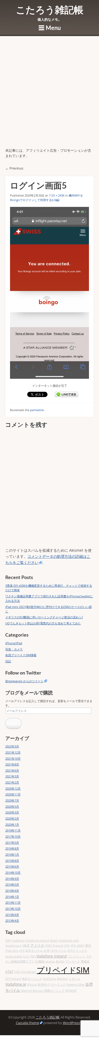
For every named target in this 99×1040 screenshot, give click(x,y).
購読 (13, 723)
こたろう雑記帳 (49, 10)
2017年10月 (13, 836)
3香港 (26, 945)
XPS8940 (71, 991)
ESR (7, 940)
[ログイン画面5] (49, 292)
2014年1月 (12, 897)
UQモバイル (58, 950)
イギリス (74, 979)
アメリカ (37, 945)
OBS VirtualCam (25, 972)
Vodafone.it (13, 945)
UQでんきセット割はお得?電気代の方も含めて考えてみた (43, 623)
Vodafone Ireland (51, 956)
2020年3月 (12, 812)
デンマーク (72, 961)
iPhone (32, 984)
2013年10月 (13, 909)
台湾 (46, 950)
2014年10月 (13, 872)
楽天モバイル (34, 950)
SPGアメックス (77, 950)
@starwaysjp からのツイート (24, 681)
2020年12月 (13, 788)
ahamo (50, 961)
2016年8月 (12, 848)
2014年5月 (12, 884)
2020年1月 (12, 824)
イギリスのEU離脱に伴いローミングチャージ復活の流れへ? (44, 617)
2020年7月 (12, 800)
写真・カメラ (14, 649)
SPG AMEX (77, 945)
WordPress (71, 1023)
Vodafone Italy (69, 940)
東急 (88, 945)
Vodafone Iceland (37, 940)
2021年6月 (12, 770)
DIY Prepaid (13, 979)
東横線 (85, 961)
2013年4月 (12, 920)
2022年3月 (12, 746)
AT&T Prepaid (54, 945)
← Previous (14, 168)
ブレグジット (76, 956)
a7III (22, 950)
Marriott (62, 979)
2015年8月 (12, 861)
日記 (8, 661)
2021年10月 (13, 758)
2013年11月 (13, 902)
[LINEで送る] (66, 394)
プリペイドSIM (63, 970)
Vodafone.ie (15, 984)
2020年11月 (13, 794)
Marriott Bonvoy (32, 991)
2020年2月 (12, 818)
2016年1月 (12, 854)
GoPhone (49, 979)
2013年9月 (12, 915)
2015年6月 (12, 866)
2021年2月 (12, 782)
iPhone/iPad (13, 643)
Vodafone (18, 940)
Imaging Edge (75, 984)
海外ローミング (32, 979)
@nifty (60, 961)
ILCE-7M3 (29, 956)
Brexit (54, 940)
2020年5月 (12, 806)
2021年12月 (13, 752)
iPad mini (11, 950)
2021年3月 (12, 776)
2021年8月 (12, 764)
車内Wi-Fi (43, 984)
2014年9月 (12, 879)
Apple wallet (13, 956)
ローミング (58, 984)
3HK (67, 945)
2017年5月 (12, 843)
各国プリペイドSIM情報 (20, 655)
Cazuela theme (27, 1023)
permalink (37, 410)
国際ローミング (54, 991)
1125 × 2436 (56, 195)
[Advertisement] (49, 95)
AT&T (9, 971)
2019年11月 (13, 830)
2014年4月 (12, 891)
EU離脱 (40, 961)
